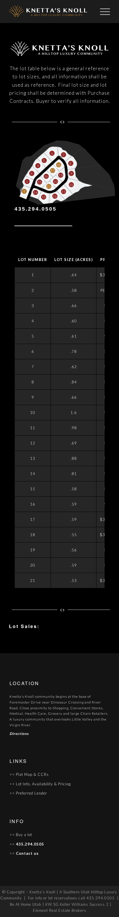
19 (61, 175)
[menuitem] (102, 11)
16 (46, 176)
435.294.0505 (35, 209)
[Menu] (102, 11)
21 (49, 186)
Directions (19, 733)
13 (44, 197)
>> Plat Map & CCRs (29, 774)
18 (59, 165)
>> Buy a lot (21, 834)
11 (64, 191)
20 (55, 181)
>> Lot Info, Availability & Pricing (40, 784)
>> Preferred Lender (28, 793)
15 (40, 182)
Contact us (27, 853)
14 (36, 192)
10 (71, 184)
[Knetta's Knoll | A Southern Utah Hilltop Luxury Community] (49, 11)
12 (55, 196)
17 (53, 170)
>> (12, 844)
